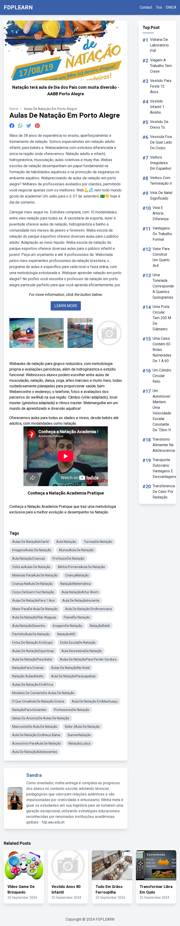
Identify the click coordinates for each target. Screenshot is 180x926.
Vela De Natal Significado (161, 196)
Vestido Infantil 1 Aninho (157, 107)
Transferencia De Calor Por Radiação (164, 491)
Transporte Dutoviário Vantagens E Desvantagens (164, 468)
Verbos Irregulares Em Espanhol (160, 163)
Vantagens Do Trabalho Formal (162, 234)
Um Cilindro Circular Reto (162, 376)
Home (13, 109)
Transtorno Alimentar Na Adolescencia (164, 445)
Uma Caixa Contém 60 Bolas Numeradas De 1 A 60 (162, 349)
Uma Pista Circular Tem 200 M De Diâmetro (162, 317)
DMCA (171, 7)
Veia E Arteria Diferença (161, 213)
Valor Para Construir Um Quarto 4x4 (161, 257)
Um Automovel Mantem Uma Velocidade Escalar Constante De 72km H (162, 410)
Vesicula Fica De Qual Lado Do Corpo (161, 142)
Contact (146, 7)
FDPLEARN (18, 7)
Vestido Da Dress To (159, 125)
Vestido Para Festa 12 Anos (160, 86)
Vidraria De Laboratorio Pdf (159, 45)
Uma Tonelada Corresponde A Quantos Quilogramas (163, 286)
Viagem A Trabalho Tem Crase (161, 66)
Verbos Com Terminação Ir (161, 181)
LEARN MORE (65, 306)
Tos (159, 7)
